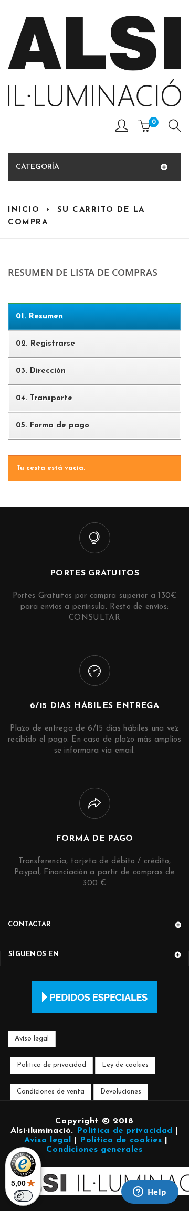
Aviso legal (32, 1038)
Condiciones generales (94, 1149)
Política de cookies (121, 1140)
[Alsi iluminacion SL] (94, 61)
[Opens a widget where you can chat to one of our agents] (149, 1193)
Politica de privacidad (51, 1065)
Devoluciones (120, 1091)
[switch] (23, 1196)
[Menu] (175, 128)
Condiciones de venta (51, 1091)
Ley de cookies (125, 1065)
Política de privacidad (125, 1131)
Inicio (23, 210)
